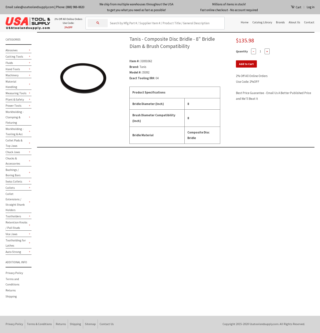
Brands (280, 22)
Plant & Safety (15, 99)
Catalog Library (262, 22)
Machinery (12, 75)
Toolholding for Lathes (16, 242)
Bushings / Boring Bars (13, 172)
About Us (294, 22)
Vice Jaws (11, 234)
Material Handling (11, 84)
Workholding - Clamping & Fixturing (15, 117)
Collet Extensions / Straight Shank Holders (15, 202)
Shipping (11, 296)
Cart (298, 7)
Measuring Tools (16, 93)
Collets (10, 188)
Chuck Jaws (13, 152)
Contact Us (107, 324)
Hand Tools (13, 69)
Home (245, 22)
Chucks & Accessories (13, 160)
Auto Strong (13, 252)
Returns (11, 290)
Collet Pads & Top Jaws (14, 143)
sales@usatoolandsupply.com (34, 7)
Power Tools (13, 105)
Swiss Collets (14, 181)
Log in (310, 7)
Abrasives (12, 50)
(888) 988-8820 (75, 7)
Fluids (9, 63)
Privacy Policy (14, 273)
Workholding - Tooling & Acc (15, 131)
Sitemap (90, 324)
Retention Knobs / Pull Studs (16, 225)
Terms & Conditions (39, 324)
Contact (309, 22)
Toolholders (13, 216)
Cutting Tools (14, 56)
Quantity (242, 51)
